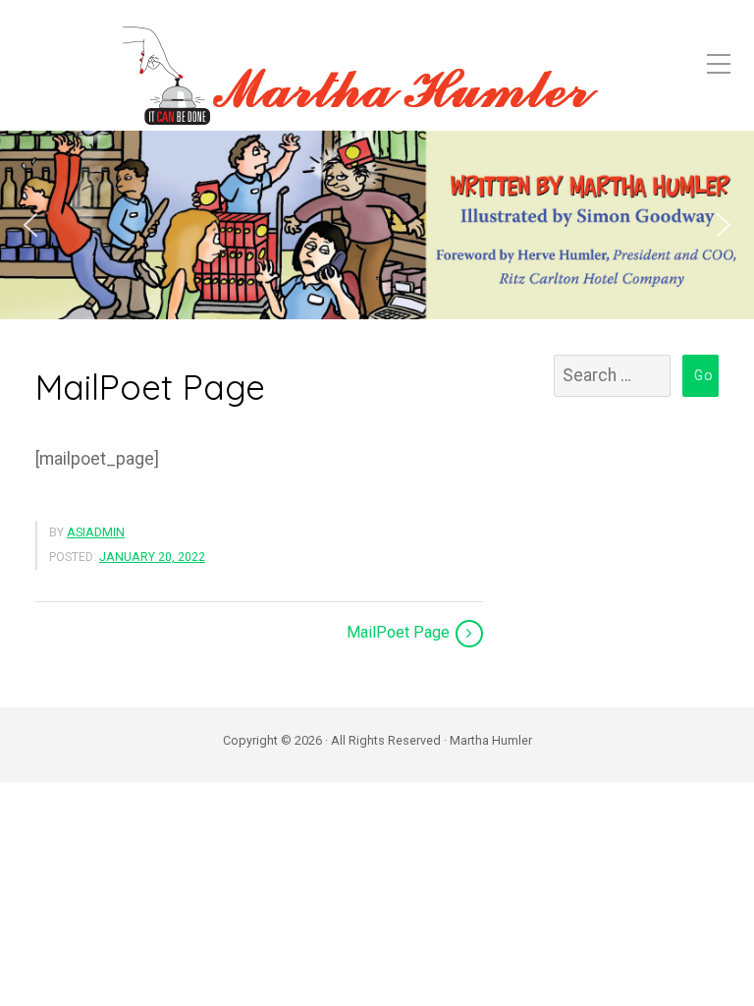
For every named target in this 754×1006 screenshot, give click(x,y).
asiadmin (96, 532)
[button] (30, 225)
